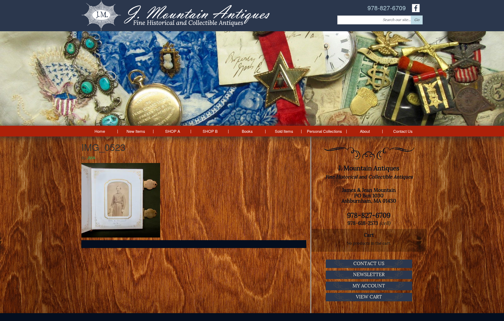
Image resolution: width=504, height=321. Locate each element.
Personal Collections (324, 131)
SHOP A (172, 131)
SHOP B (210, 131)
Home (99, 131)
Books (247, 131)
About (365, 131)
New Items (136, 131)
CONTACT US (368, 263)
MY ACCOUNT (369, 286)
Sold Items (284, 131)
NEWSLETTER (369, 274)
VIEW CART (369, 297)
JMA (91, 157)
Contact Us (403, 131)
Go (416, 20)
